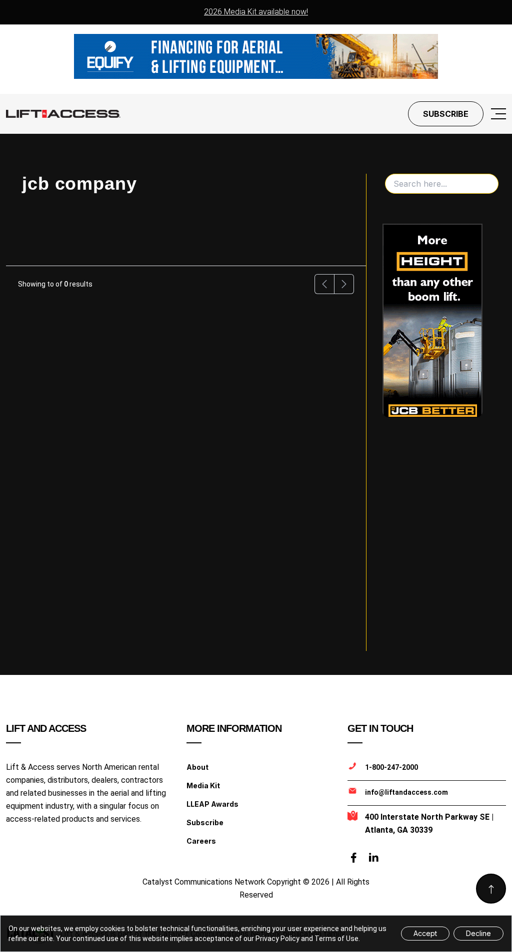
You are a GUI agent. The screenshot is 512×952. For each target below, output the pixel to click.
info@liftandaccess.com (406, 792)
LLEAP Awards (212, 804)
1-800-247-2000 (391, 767)
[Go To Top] (491, 889)
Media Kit (203, 785)
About (197, 767)
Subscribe (445, 114)
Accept (425, 933)
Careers (201, 841)
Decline (478, 933)
